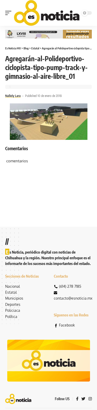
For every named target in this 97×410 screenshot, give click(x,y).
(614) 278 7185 (70, 286)
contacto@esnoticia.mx (73, 298)
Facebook (67, 325)
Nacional (12, 286)
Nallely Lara (13, 96)
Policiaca (12, 310)
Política (11, 316)
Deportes (12, 304)
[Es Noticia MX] (46, 13)
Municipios (14, 298)
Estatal (11, 292)
